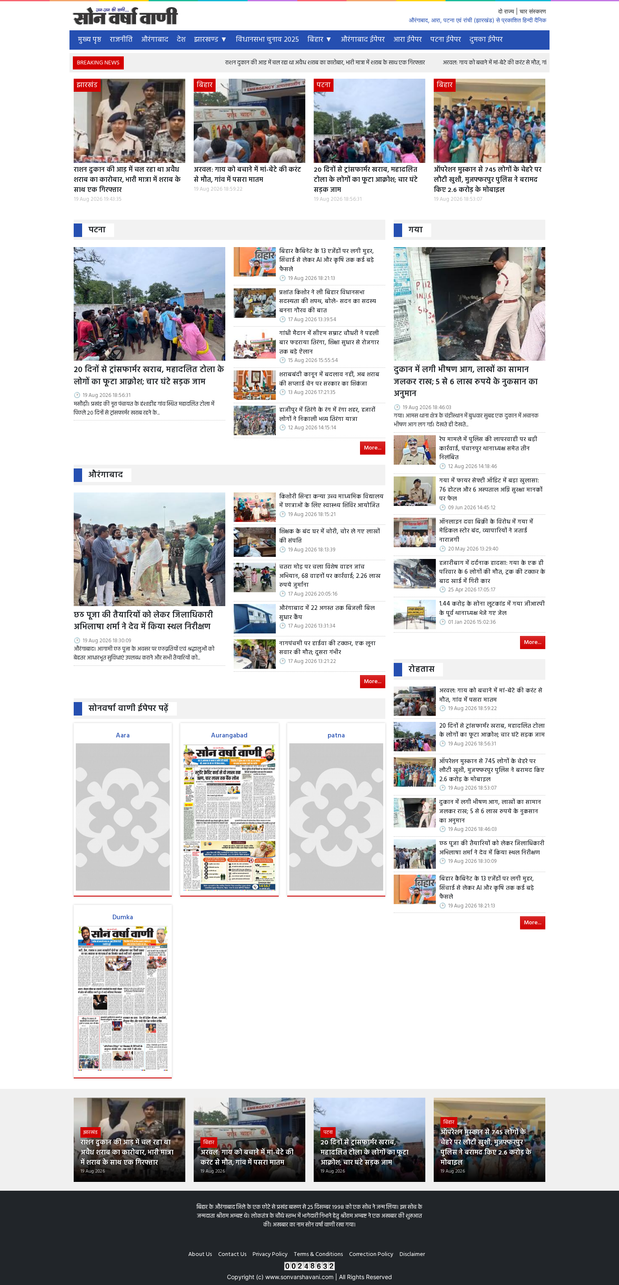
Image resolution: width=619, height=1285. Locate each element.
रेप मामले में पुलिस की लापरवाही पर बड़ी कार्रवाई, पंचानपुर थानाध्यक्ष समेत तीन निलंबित (488, 449)
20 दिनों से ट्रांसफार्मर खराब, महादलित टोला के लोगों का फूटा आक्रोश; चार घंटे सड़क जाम (366, 180)
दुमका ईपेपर (486, 39)
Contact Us (232, 1254)
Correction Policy (371, 1254)
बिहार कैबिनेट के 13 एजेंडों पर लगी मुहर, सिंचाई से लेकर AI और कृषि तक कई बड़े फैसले (326, 260)
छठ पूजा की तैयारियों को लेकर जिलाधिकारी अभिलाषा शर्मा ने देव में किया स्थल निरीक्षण (143, 621)
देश (181, 39)
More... (373, 448)
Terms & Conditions (318, 1254)
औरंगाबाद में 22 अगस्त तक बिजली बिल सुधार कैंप (327, 613)
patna (336, 735)
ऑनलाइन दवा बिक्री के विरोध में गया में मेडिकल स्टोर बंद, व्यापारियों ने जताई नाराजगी (486, 531)
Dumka (122, 917)
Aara (123, 735)
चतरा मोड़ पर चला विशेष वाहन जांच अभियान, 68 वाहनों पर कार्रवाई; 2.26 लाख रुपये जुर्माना (330, 576)
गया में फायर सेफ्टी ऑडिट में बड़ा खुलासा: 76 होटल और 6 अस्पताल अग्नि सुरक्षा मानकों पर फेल (490, 490)
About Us (200, 1254)
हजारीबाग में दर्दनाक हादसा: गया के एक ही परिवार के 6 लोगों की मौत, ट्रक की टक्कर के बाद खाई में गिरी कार (492, 572)
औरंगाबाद (154, 39)
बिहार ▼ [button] (319, 39)
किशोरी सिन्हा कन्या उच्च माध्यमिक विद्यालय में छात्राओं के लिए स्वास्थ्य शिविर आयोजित (331, 501)
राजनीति (121, 39)
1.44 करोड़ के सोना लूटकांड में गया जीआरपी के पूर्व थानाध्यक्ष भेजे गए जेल (492, 609)
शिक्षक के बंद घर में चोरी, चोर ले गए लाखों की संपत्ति (329, 536)
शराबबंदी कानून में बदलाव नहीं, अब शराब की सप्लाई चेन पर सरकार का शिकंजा (329, 379)
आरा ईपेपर (407, 39)
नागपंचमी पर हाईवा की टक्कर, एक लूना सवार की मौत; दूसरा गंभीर (327, 648)
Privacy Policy (270, 1254)
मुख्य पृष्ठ (89, 39)
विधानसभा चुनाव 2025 (267, 39)
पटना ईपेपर (445, 39)
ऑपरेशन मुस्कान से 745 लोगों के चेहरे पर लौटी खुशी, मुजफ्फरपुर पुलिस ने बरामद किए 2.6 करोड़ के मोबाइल (488, 180)
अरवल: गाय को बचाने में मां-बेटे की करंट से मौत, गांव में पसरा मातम (456, 63)
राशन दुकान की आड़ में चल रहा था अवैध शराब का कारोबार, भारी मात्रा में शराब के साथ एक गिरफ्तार (271, 63)
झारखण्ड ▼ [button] (210, 39)
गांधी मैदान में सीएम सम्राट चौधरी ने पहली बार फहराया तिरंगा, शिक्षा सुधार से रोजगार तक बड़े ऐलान (329, 343)
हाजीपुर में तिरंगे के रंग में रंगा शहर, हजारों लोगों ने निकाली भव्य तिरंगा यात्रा (327, 415)
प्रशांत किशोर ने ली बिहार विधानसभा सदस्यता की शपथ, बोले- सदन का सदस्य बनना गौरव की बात (327, 302)
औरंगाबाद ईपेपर (363, 39)
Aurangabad (229, 735)
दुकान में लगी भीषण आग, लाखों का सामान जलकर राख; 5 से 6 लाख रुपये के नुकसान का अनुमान (466, 382)
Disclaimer (412, 1254)
